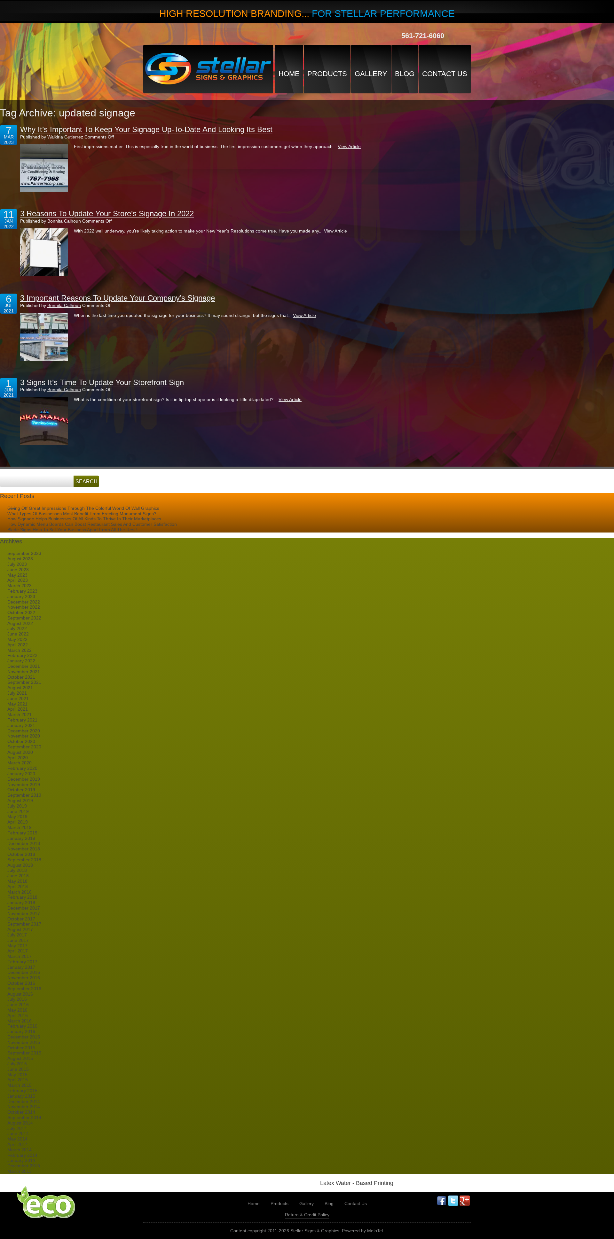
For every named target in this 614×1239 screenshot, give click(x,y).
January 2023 (21, 596)
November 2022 (23, 607)
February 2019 (22, 832)
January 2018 (21, 902)
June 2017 (18, 940)
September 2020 (24, 746)
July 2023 (17, 564)
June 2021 (18, 698)
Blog (404, 74)
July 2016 (17, 999)
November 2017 (23, 913)
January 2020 (21, 773)
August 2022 (20, 623)
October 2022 (21, 612)
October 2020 (21, 741)
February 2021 (22, 719)
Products (327, 74)
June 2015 (18, 1069)
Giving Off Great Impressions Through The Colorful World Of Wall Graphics (83, 508)
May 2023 (17, 575)
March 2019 (19, 827)
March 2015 (19, 1085)
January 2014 (21, 1160)
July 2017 (17, 934)
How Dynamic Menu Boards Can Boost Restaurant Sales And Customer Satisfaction (92, 524)
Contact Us (444, 74)
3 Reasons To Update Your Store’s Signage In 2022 (107, 213)
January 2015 (21, 1096)
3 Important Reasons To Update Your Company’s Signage (117, 298)
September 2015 (24, 1052)
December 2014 (23, 1101)
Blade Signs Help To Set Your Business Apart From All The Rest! (72, 529)
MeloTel (375, 1230)
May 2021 (17, 703)
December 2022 (23, 601)
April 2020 (17, 757)
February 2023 (22, 591)
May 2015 (17, 1074)
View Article (349, 146)
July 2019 (17, 806)
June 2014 (18, 1133)
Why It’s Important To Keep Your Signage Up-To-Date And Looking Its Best (146, 129)
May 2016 (17, 1010)
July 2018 (17, 870)
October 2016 (21, 983)
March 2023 (19, 585)
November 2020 (23, 735)
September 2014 (24, 1117)
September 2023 (24, 553)
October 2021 (21, 677)
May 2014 (17, 1138)
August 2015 (20, 1058)
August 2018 (20, 865)
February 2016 (22, 1026)
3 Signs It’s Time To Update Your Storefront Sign (102, 382)
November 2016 (23, 977)
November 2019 (23, 784)
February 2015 (22, 1090)
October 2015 (21, 1047)
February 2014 (22, 1155)
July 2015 (17, 1063)
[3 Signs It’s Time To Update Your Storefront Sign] (44, 421)
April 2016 (17, 1015)
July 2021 (17, 693)
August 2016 (20, 994)
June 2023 (18, 569)
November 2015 (23, 1042)
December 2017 (23, 908)
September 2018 (24, 859)
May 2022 (17, 639)
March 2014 (19, 1149)
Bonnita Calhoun (64, 221)
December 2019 (23, 779)
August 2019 (20, 800)
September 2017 (24, 924)
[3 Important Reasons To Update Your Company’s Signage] (44, 337)
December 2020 (23, 730)
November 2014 (23, 1106)
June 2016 (18, 1004)
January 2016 (21, 1031)
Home (289, 74)
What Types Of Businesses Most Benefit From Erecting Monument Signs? (81, 513)
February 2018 (22, 897)
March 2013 (19, 1171)
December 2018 (23, 843)
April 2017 (17, 950)
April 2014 (17, 1144)
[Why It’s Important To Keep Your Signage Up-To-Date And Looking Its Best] (44, 168)
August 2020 (20, 752)
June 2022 (18, 633)
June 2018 (18, 875)
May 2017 (17, 945)
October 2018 (21, 854)
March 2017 (19, 956)
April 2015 (17, 1079)
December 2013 (23, 1165)
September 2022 (24, 617)
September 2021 (24, 682)
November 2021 (23, 671)
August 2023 (20, 558)
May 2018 (17, 881)
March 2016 (19, 1020)
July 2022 (17, 628)
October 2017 (21, 918)
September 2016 (24, 988)
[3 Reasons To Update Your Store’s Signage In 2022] (44, 252)
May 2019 (17, 816)
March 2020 (19, 762)
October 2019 (21, 789)
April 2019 (17, 822)
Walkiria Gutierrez (65, 136)
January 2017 (21, 967)
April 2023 (17, 580)
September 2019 (24, 795)
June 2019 (18, 811)
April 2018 (17, 886)
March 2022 (19, 650)
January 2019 (21, 838)
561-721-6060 (422, 36)
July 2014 (17, 1128)
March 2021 (19, 714)
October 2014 (21, 1112)
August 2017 (20, 929)
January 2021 (21, 725)
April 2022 (17, 644)
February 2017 (22, 961)
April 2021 (17, 709)
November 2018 (23, 848)
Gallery (371, 74)
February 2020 (22, 768)
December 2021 (23, 666)
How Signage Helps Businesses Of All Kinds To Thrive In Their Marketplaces (84, 518)
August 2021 (20, 687)
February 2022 (22, 655)
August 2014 (20, 1122)
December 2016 (23, 972)
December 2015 (23, 1036)
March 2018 (19, 892)
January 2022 (21, 660)
